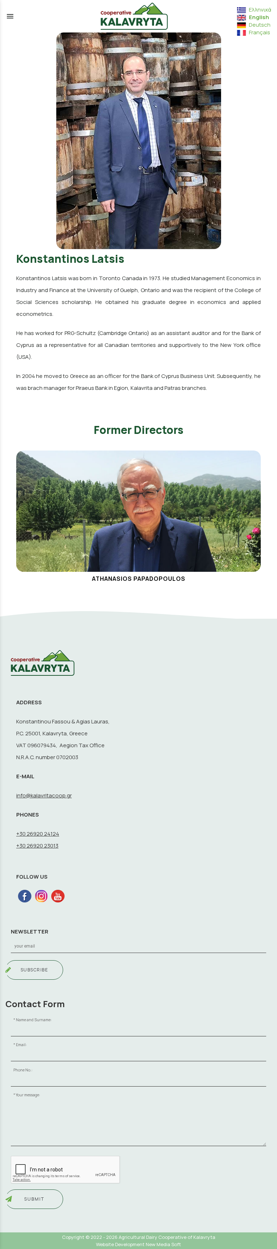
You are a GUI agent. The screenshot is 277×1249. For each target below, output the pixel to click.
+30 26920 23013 (37, 845)
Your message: (28, 1094)
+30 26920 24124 (37, 833)
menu (10, 16)
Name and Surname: (34, 1019)
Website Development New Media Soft (138, 1244)
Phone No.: (22, 1069)
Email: (21, 1044)
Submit (34, 1199)
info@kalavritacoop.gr (44, 795)
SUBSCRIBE (34, 970)
